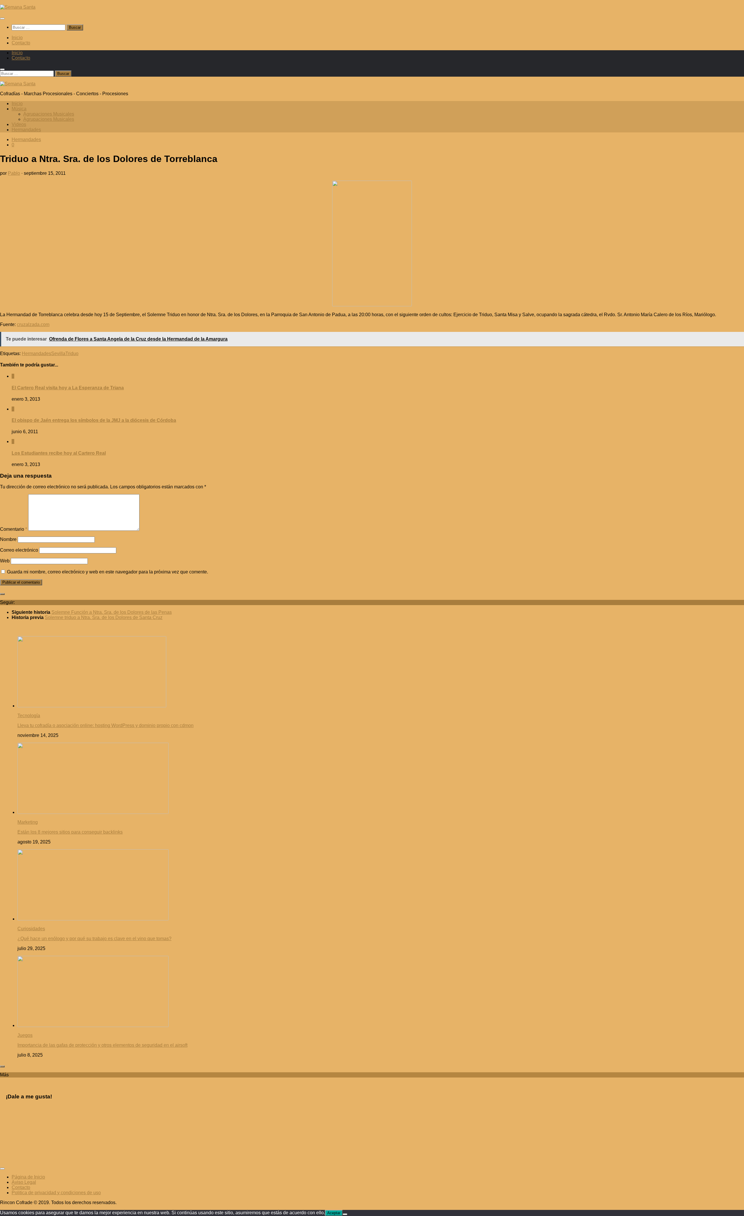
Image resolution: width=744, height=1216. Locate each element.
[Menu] (2, 18)
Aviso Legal (24, 1182)
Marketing (27, 822)
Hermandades (26, 129)
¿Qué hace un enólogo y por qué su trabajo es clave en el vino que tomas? (94, 938)
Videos (19, 124)
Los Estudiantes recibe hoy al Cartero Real (59, 453)
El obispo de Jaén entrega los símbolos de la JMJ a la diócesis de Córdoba (94, 420)
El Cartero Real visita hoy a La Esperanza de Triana (68, 387)
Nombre (8, 539)
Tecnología (28, 715)
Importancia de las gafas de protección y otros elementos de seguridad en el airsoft (102, 1045)
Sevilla (58, 353)
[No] (345, 1214)
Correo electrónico (19, 550)
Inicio (17, 37)
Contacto (21, 42)
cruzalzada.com (33, 324)
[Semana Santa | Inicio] (17, 7)
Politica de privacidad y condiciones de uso (56, 1192)
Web (5, 560)
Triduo (71, 353)
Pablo (14, 173)
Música (19, 108)
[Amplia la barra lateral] (2, 594)
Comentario (13, 529)
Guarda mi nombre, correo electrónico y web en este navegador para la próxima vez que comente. (107, 571)
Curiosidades (31, 928)
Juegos (25, 1035)
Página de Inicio (28, 1176)
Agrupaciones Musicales (48, 113)
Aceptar (333, 1213)
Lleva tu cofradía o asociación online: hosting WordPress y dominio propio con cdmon (105, 725)
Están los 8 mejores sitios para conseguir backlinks (70, 832)
